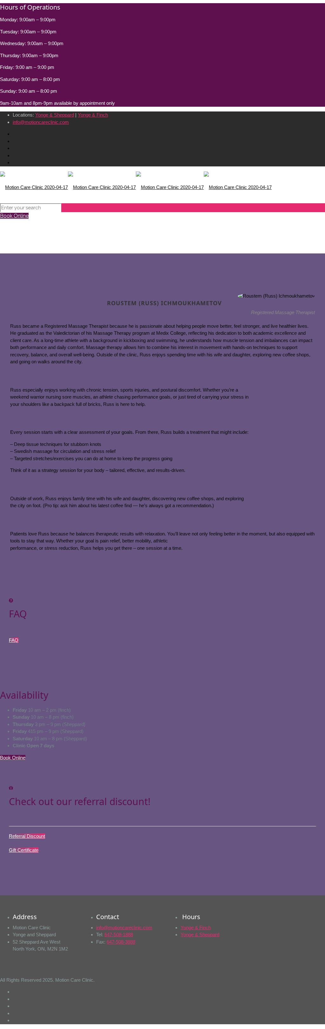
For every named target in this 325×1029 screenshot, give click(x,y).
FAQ (13, 640)
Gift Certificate (23, 850)
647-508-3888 (121, 942)
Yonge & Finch (93, 115)
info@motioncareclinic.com (41, 122)
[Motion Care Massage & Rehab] (136, 186)
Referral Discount (27, 836)
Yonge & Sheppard (54, 115)
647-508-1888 (118, 934)
